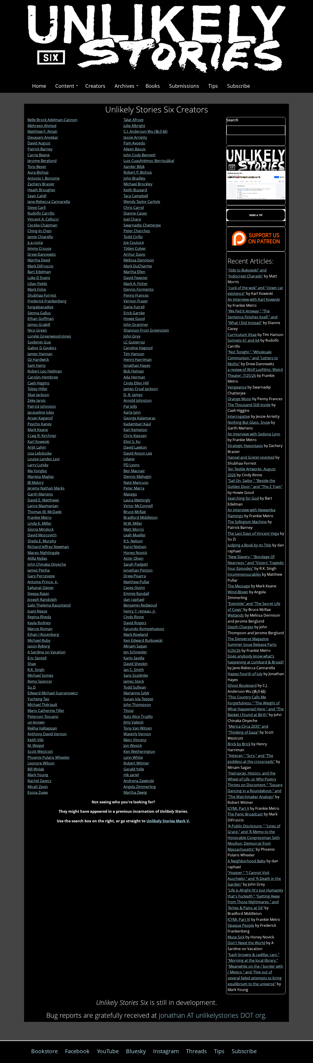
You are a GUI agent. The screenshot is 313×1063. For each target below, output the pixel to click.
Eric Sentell (37, 658)
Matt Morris (134, 529)
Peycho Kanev (39, 423)
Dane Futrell (134, 306)
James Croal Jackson (141, 388)
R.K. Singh (35, 669)
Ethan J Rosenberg (43, 634)
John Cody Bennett (140, 154)
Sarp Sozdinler (136, 675)
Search (232, 120)
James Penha (38, 570)
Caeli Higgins (38, 383)
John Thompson (137, 704)
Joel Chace (132, 219)
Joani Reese (37, 611)
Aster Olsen (133, 558)
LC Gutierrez (134, 342)
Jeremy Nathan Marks (46, 488)
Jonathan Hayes (137, 365)
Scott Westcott (40, 751)
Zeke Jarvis (36, 400)
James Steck (134, 681)
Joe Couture (134, 242)
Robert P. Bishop (138, 172)
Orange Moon (239, 398)
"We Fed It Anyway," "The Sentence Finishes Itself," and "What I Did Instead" (252, 317)
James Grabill (38, 324)
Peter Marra (134, 488)
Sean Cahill (36, 195)
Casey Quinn (134, 587)
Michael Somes (40, 675)
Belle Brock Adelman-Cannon (52, 119)
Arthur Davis (134, 254)
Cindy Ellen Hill (136, 383)
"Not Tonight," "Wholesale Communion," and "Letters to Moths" (253, 357)
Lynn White (133, 757)
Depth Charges (240, 626)
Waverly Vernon (137, 733)
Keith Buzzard (135, 189)
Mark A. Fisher (136, 283)
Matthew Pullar (137, 581)
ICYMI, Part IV (239, 919)
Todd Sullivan (135, 687)
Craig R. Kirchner (41, 435)
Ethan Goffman (40, 318)
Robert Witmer (136, 763)
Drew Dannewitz (41, 254)
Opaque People (241, 925)
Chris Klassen (135, 435)
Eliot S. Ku (132, 441)
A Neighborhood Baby (247, 860)
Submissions (184, 85)
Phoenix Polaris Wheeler (48, 757)
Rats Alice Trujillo (138, 716)
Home (39, 85)
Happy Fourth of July (245, 673)
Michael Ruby (38, 640)
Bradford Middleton (141, 517)
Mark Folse (36, 289)
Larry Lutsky (37, 464)
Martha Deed (38, 260)
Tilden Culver (135, 248)
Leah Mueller (135, 535)
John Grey (132, 336)
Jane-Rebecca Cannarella (48, 201)
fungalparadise (40, 306)
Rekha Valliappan (42, 728)
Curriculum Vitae (242, 334)
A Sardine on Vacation (46, 652)
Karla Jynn (132, 412)
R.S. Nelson (133, 540)
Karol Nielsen (135, 546)
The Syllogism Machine (247, 521)
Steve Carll (36, 207)
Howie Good (134, 318)
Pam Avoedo (134, 143)
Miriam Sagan (135, 646)
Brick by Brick (239, 743)
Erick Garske (134, 312)
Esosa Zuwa (37, 792)
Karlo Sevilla (134, 658)
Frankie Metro (39, 517)
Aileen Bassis (135, 149)
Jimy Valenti (133, 722)
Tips (213, 85)
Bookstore (44, 1051)
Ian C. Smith (134, 669)
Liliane (129, 458)
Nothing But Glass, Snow (249, 422)
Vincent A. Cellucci (43, 219)
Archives (125, 85)
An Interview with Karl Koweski (254, 299)
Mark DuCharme (138, 266)
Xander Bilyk (134, 166)
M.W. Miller (133, 523)
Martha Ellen (134, 271)
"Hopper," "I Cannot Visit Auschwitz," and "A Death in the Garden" (254, 878)
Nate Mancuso (136, 482)
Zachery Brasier (41, 183)
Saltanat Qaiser (40, 587)
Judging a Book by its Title (249, 545)
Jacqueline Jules (40, 412)
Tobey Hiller (37, 388)
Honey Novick (135, 552)
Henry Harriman (138, 359)
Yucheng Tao (38, 698)
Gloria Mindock (40, 529)
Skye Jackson (38, 394)
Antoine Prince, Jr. (42, 581)
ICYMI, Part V (238, 808)
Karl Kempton (135, 429)
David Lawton (135, 447)
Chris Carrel (134, 207)
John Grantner (136, 324)
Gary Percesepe (41, 575)
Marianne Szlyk (136, 692)
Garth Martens (40, 494)
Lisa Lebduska (39, 453)
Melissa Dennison (139, 260)
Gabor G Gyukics (41, 347)
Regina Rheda (39, 616)
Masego (130, 494)
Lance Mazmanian (42, 505)
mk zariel (131, 774)
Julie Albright (134, 125)
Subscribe (238, 85)
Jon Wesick (133, 745)
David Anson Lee (138, 453)
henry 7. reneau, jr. (140, 611)
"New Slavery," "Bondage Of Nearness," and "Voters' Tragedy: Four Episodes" (256, 562)
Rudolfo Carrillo (41, 213)
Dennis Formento (139, 289)
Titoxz (129, 710)
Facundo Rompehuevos (144, 628)
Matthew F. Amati (42, 131)
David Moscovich (42, 535)
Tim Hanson (134, 353)
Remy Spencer (39, 681)
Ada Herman (134, 377)
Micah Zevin (37, 786)
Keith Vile (35, 739)
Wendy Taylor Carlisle (142, 201)
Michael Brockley (138, 183)
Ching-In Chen (39, 230)
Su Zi (31, 687)
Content (64, 85)
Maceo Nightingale (43, 552)
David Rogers (135, 622)
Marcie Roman (39, 628)
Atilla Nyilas (37, 558)
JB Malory (35, 482)
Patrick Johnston (41, 406)
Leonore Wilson (41, 763)
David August (38, 143)
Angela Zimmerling (140, 786)
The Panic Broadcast (245, 814)
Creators (95, 85)
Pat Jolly (130, 406)
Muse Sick (236, 937)
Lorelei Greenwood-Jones (49, 336)
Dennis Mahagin (137, 476)
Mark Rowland (136, 634)
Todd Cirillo (133, 236)
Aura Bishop (38, 172)
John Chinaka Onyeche (46, 564)
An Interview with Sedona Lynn (254, 434)
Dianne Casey (135, 213)
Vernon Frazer (136, 301)
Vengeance (237, 387)
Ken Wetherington (139, 751)
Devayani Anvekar (42, 137)
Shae (31, 663)
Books (153, 85)
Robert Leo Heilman (44, 371)
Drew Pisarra (135, 575)
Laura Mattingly (137, 500)
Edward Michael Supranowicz (52, 692)
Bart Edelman (39, 271)
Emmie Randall (136, 593)
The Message (239, 586)
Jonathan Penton (138, 570)
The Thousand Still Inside (249, 404)
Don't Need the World (246, 942)
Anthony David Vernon (47, 733)
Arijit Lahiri (36, 447)
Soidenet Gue (39, 342)
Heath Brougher (41, 189)
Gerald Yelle (134, 769)
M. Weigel (35, 745)
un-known (36, 722)
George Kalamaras (140, 418)
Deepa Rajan (38, 593)
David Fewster (136, 277)
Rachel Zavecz (39, 780)
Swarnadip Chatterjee (142, 225)
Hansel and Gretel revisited (251, 457)
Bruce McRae (135, 511)
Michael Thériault (42, 704)
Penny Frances (136, 295)
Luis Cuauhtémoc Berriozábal (149, 160)
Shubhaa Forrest (41, 295)
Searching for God (243, 498)
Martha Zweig (135, 792)
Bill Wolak (35, 769)
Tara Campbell (136, 195)
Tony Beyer (36, 166)
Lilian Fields (37, 283)
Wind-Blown (238, 591)
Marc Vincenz (135, 739)
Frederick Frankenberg (46, 301)
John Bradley (134, 178)
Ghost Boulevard (242, 685)
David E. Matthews (43, 500)
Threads (196, 1051)
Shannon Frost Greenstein (146, 330)
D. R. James (133, 394)
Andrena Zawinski (139, 780)
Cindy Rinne (134, 616)
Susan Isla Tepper (139, 698)
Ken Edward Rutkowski (143, 640)
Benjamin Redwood (140, 605)
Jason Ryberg (38, 646)
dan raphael (134, 599)
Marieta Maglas (40, 476)
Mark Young (37, 774)
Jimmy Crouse (39, 248)
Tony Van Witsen (138, 728)
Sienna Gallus (39, 312)
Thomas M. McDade (44, 511)
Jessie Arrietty (135, 137)
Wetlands (236, 615)
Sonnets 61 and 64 (243, 340)
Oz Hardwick (38, 359)
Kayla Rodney (39, 622)
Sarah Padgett (136, 564)
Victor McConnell (138, 505)
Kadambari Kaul (137, 423)
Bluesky (136, 1051)
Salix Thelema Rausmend (49, 605)
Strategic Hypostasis (245, 445)
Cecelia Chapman (42, 225)
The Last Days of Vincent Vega (253, 533)
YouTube (108, 1051)
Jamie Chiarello (40, 236)
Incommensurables (244, 574)
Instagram (166, 1051)
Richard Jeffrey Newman (48, 546)
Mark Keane (37, 429)
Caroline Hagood (138, 347)
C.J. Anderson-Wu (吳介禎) (145, 131)
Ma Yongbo (37, 470)
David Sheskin (136, 663)
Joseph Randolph (42, 599)
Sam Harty (36, 365)
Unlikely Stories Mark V (167, 820)
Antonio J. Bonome (43, 178)
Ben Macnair (134, 470)
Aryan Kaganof (40, 418)
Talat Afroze (133, 119)
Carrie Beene (38, 154)
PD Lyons (132, 464)
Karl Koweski (38, 441)
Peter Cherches (137, 230)
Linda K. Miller (39, 523)
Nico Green (37, 330)
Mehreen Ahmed (41, 125)
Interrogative (239, 416)
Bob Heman (134, 371)
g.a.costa (35, 242)
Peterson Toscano (42, 716)
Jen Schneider (135, 652)
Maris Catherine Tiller (45, 710)
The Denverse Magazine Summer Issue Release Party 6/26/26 (252, 644)
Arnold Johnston (138, 400)
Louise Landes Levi (43, 458)
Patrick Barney (39, 149)
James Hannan (39, 353)
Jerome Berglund (42, 160)
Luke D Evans (38, 277)
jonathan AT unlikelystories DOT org (212, 1015)
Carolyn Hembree (42, 377)
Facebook (77, 1051)
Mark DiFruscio (40, 266)
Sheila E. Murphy (41, 540)
